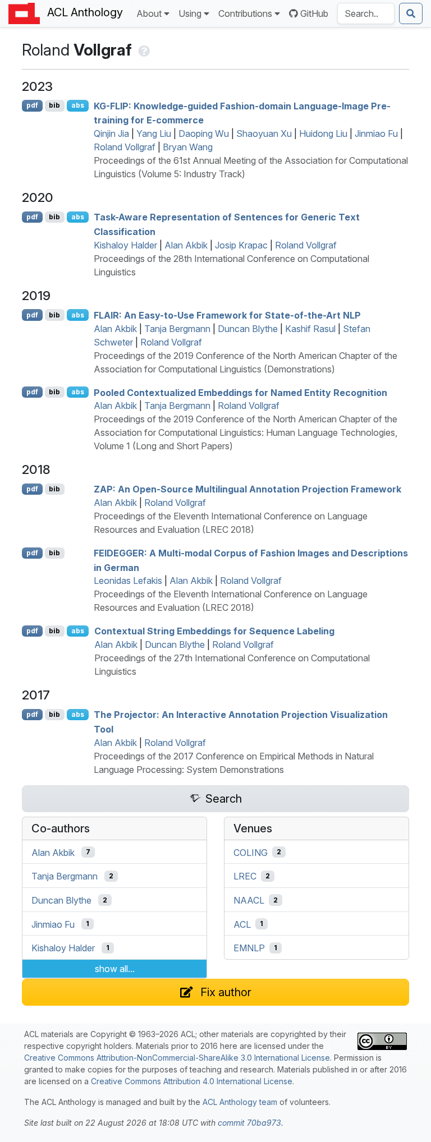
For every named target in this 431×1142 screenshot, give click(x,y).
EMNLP (249, 948)
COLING (250, 852)
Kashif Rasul (310, 328)
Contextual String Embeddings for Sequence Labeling (214, 631)
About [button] (149, 13)
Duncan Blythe (248, 328)
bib (54, 105)
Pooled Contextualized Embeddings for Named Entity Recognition (240, 392)
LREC (244, 876)
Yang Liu (153, 133)
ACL (242, 923)
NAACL (248, 900)
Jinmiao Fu (376, 133)
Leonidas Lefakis (128, 580)
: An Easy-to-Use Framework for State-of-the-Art (227, 315)
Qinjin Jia (111, 133)
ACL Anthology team (240, 1102)
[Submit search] (411, 13)
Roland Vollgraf (124, 147)
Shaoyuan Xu (264, 133)
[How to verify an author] (143, 49)
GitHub (314, 13)
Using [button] (189, 13)
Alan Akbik (186, 245)
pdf (32, 105)
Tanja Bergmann (177, 328)
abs (77, 105)
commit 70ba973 (249, 1122)
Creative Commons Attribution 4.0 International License (191, 1081)
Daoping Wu (203, 133)
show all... (115, 968)
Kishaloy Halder (125, 245)
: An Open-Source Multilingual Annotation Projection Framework (247, 489)
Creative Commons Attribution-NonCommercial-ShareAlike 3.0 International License (177, 1057)
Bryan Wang (188, 147)
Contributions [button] (245, 13)
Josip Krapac (241, 245)
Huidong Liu (323, 133)
